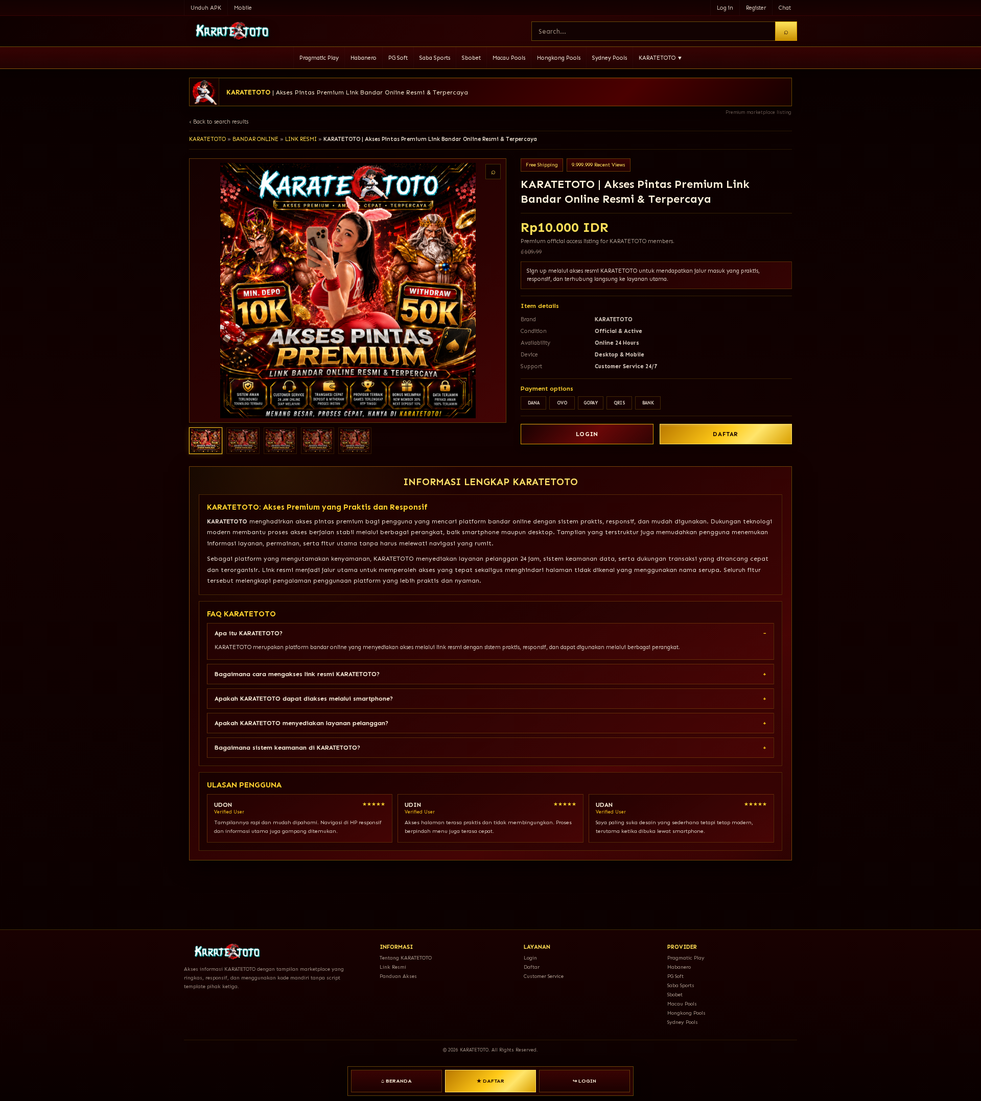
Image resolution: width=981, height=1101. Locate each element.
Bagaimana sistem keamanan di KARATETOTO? (287, 747)
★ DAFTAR (490, 1081)
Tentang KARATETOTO (406, 958)
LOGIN (587, 434)
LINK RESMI (301, 139)
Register (756, 8)
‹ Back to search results (218, 121)
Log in (725, 8)
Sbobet (471, 58)
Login (530, 958)
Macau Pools (509, 58)
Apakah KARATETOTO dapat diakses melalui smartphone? (304, 698)
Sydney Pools (609, 58)
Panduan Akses (398, 976)
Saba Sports (434, 58)
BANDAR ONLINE (255, 139)
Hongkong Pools (558, 58)
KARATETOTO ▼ (661, 58)
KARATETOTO (207, 139)
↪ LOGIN (584, 1081)
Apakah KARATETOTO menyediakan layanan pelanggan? (301, 723)
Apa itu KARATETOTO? (249, 633)
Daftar (532, 967)
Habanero (364, 58)
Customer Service (544, 976)
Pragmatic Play (319, 58)
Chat (785, 8)
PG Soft (398, 58)
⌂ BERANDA (396, 1081)
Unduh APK (206, 8)
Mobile (243, 8)
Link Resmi (393, 967)
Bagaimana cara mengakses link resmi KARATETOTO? (297, 674)
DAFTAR (725, 434)
